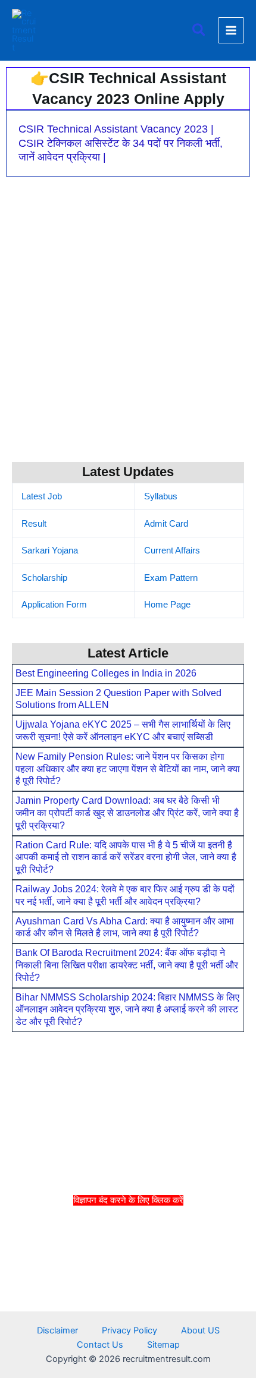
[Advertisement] (128, 1290)
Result (33, 523)
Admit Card (166, 523)
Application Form (54, 604)
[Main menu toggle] (231, 30)
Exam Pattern (171, 578)
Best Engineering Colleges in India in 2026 (105, 673)
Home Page (167, 604)
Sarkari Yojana (49, 550)
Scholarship (44, 578)
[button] (199, 30)
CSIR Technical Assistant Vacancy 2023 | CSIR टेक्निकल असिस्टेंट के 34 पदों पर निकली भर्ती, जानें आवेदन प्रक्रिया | (120, 143)
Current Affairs (172, 550)
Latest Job (41, 496)
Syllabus (160, 496)
